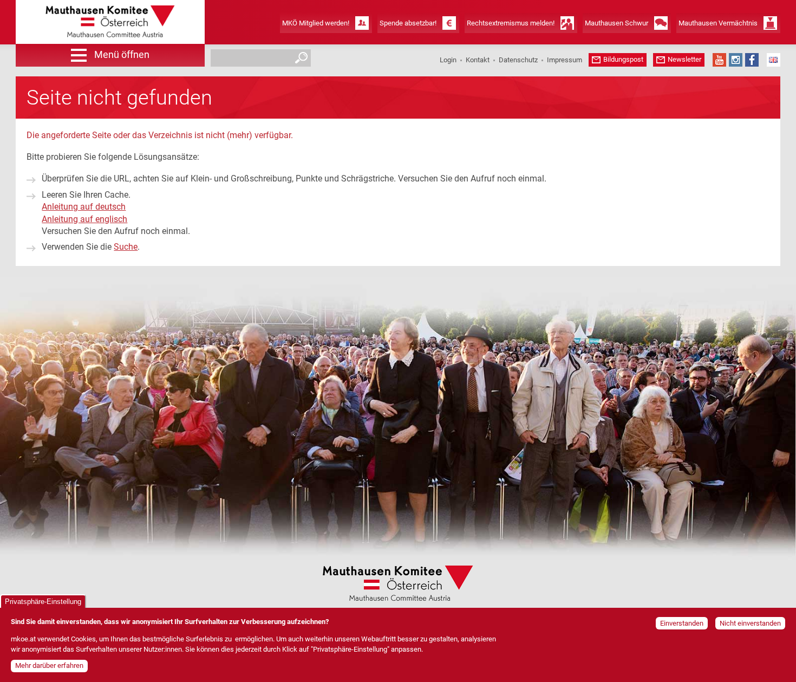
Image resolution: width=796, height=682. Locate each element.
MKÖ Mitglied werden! (315, 23)
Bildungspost (623, 59)
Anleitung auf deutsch (84, 207)
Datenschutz (518, 60)
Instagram (735, 60)
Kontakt (478, 60)
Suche (126, 247)
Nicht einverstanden (750, 623)
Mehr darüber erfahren (49, 666)
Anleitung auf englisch (84, 219)
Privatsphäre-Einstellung (43, 601)
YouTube (719, 60)
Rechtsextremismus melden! (510, 23)
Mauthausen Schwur (616, 23)
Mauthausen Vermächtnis (718, 23)
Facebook (752, 60)
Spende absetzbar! (408, 23)
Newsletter (684, 59)
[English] (773, 60)
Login (448, 60)
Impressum (564, 60)
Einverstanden (681, 623)
